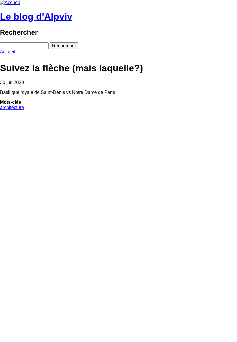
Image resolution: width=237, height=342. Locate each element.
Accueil (7, 51)
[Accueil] (10, 2)
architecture (12, 107)
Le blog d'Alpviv (36, 16)
